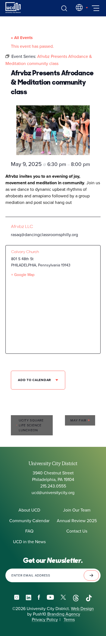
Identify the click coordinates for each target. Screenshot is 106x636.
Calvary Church (25, 251)
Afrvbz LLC (22, 226)
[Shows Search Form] (64, 8)
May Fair (78, 420)
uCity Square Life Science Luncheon (31, 425)
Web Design (82, 608)
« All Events (22, 38)
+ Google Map (23, 275)
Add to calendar (35, 380)
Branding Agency (63, 614)
